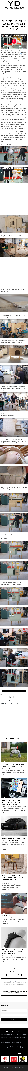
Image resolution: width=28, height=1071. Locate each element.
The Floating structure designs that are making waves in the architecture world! (14, 991)
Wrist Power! (6, 916)
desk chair (20, 54)
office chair (10, 975)
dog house (21, 971)
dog (21, 52)
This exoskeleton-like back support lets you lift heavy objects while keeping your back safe (13, 951)
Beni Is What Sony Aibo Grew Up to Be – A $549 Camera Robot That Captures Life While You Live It (13, 766)
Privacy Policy (18, 1042)
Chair (5, 971)
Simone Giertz (10, 144)
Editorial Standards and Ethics (7, 1042)
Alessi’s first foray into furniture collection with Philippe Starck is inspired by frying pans (12, 878)
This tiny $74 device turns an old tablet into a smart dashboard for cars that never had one (13, 802)
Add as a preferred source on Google (15, 690)
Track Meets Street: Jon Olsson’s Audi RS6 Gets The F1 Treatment (13, 839)
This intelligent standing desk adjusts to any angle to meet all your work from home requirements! (14, 983)
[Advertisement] (14, 15)
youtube (18, 975)
